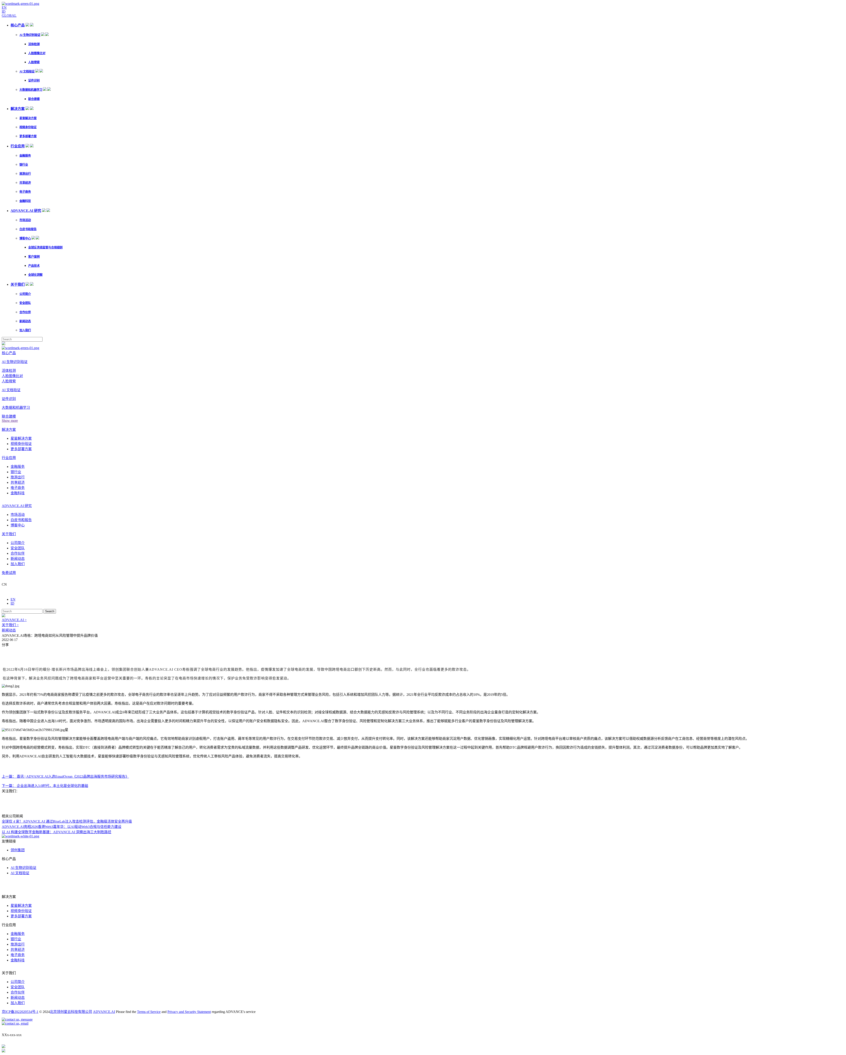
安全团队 (25, 303)
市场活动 (25, 220)
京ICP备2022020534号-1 (20, 1012)
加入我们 (25, 330)
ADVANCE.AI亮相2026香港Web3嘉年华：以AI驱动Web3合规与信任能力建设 (61, 827)
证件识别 (34, 80)
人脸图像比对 (36, 53)
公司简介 (25, 294)
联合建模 (34, 99)
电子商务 (25, 191)
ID (4, 11)
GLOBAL (9, 15)
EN (4, 7)
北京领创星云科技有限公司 (71, 1012)
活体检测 (34, 44)
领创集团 (18, 850)
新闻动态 (25, 321)
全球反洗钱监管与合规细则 (45, 247)
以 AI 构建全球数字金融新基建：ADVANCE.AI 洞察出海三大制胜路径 (56, 832)
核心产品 (18, 25)
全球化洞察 (35, 274)
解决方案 (18, 109)
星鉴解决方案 (28, 118)
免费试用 (9, 573)
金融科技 (25, 201)
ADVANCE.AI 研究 (26, 211)
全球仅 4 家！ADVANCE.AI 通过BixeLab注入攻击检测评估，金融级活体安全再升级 (67, 821)
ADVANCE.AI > (14, 620)
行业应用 (18, 146)
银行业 (23, 164)
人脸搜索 (34, 62)
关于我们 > (10, 625)
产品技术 (34, 265)
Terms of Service (149, 1012)
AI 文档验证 (27, 71)
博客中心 (25, 238)
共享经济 (25, 182)
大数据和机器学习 (30, 89)
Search (49, 611)
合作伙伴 (25, 312)
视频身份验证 (28, 127)
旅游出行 (25, 173)
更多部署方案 (28, 136)
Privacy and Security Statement (189, 1012)
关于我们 (18, 284)
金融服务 (25, 155)
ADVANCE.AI (104, 1012)
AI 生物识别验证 (29, 35)
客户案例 (34, 256)
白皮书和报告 (28, 229)
